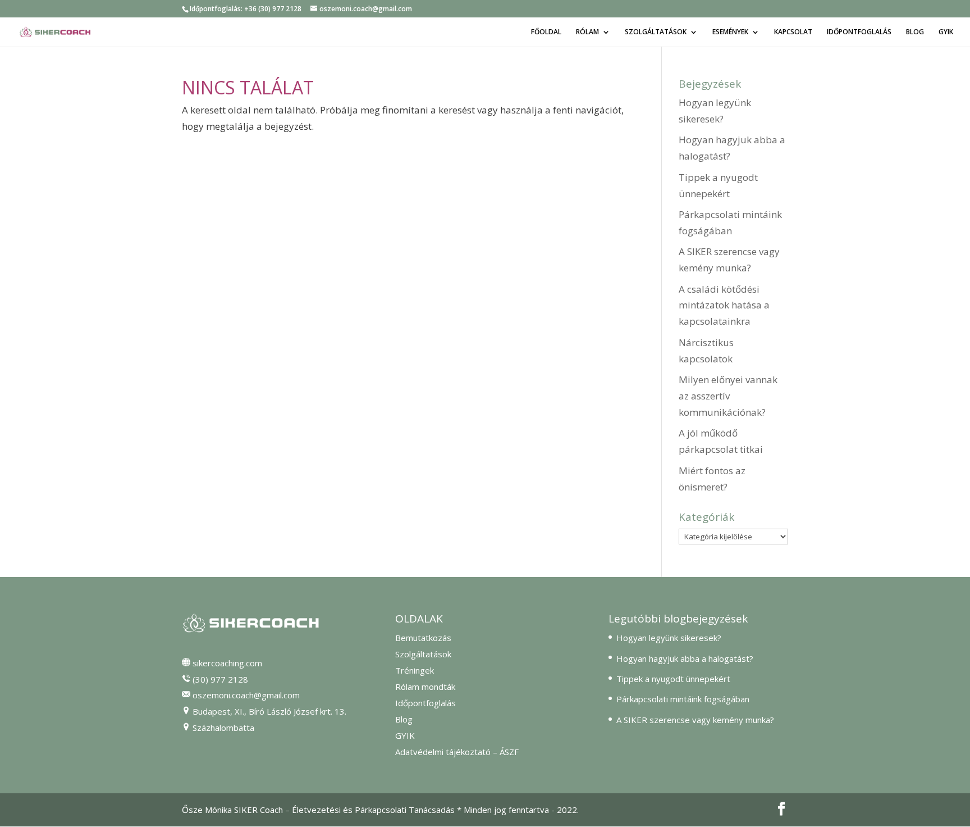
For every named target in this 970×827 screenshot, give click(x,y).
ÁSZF (509, 751)
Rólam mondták (425, 686)
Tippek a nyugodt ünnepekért (673, 678)
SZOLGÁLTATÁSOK (656, 32)
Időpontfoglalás (425, 702)
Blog (404, 719)
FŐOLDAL (546, 32)
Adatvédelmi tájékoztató (443, 751)
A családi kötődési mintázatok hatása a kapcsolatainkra (724, 305)
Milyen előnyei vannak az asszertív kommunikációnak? (728, 396)
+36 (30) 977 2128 (272, 8)
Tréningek (414, 670)
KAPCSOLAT (793, 32)
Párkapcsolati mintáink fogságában (682, 699)
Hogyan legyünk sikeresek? (668, 637)
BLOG (915, 32)
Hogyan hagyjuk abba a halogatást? (684, 658)
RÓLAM (587, 32)
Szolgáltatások (423, 654)
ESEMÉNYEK (730, 32)
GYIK (946, 32)
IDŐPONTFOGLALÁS (859, 32)
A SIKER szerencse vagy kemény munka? (695, 719)
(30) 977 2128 (220, 679)
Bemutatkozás (423, 637)
